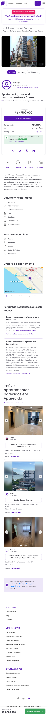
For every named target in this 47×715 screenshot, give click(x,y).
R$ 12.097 (39, 132)
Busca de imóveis (11, 677)
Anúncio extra (10, 657)
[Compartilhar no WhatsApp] (27, 151)
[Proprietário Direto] (3, 3)
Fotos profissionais (12, 648)
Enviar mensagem (24, 118)
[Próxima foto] (40, 420)
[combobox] (21, 3)
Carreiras (9, 620)
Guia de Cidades (11, 681)
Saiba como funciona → (17, 142)
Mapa (22, 72)
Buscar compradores (12, 640)
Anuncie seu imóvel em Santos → (18, 374)
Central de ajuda (11, 612)
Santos (19, 28)
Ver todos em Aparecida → (13, 403)
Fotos (13, 72)
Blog (7, 616)
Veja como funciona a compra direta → (20, 334)
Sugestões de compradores (15, 636)
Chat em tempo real (12, 661)
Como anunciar (11, 632)
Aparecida (28, 28)
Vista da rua (34, 72)
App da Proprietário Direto (26, 330)
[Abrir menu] (44, 3)
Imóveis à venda (8, 28)
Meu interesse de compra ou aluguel (17, 685)
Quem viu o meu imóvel (13, 652)
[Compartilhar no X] (20, 151)
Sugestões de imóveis (13, 673)
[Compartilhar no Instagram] (33, 151)
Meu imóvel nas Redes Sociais (15, 644)
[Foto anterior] (6, 420)
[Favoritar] (13, 151)
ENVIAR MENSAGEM (35, 711)
